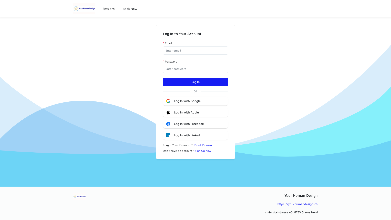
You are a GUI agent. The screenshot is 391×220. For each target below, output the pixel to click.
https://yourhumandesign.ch (297, 204)
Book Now (130, 8)
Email (168, 43)
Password (171, 61)
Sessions (109, 8)
